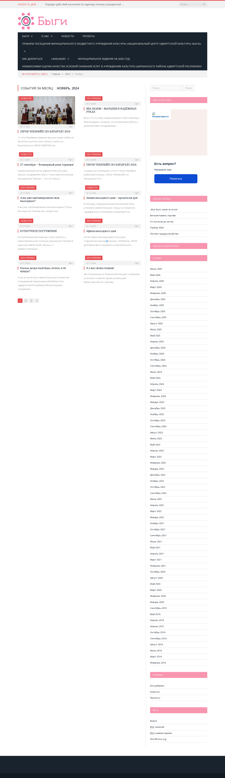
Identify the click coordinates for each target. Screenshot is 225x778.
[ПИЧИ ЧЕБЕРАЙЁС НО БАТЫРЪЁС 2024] (46, 111)
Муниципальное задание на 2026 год (104, 58)
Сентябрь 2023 (158, 426)
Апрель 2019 (157, 620)
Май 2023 (155, 444)
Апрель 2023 (157, 450)
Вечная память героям (163, 215)
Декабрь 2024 (157, 347)
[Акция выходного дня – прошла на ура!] (112, 189)
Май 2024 (155, 377)
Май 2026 (155, 275)
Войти (153, 721)
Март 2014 (156, 656)
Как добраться (32, 58)
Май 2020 (155, 583)
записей (157, 726)
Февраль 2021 (158, 565)
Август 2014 (156, 644)
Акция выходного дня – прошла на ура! (112, 197)
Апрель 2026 (157, 281)
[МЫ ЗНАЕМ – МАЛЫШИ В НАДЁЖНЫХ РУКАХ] (112, 100)
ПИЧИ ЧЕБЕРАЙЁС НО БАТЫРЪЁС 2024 (45, 131)
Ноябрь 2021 (157, 523)
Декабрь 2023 (157, 408)
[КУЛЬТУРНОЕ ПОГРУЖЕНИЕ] (46, 222)
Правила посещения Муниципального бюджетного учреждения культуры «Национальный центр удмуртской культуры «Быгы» (111, 43)
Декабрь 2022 (157, 474)
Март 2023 (156, 456)
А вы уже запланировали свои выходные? (39, 199)
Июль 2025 (156, 329)
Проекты (89, 36)
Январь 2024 (157, 402)
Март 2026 (156, 287)
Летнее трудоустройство (164, 233)
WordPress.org (158, 739)
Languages (58, 58)
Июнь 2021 (156, 541)
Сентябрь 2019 (158, 608)
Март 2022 (156, 511)
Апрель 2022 (157, 505)
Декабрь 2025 (157, 299)
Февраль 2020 (158, 596)
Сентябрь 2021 (158, 535)
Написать (176, 178)
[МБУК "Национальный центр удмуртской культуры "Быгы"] (42, 20)
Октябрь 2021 (157, 529)
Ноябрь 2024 (157, 353)
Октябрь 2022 (157, 486)
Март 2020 (156, 590)
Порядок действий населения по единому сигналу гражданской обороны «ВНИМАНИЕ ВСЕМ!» (85, 4)
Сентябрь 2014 (158, 638)
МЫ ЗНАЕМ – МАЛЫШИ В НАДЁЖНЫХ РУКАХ (111, 110)
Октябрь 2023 (157, 420)
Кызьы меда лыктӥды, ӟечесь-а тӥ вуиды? (43, 269)
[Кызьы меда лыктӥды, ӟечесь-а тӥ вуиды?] (46, 259)
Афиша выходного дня (101, 231)
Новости (67, 36)
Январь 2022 (157, 517)
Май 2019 (155, 614)
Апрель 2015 (157, 626)
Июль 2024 (156, 371)
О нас (45, 36)
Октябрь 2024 (157, 359)
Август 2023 (156, 432)
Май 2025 (155, 335)
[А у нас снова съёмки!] (112, 259)
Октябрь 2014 (157, 632)
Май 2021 (155, 547)
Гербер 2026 (157, 227)
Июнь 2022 (156, 499)
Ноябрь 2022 (157, 480)
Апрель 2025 (157, 341)
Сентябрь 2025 (158, 317)
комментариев (161, 733)
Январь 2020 (157, 602)
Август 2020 (156, 577)
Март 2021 (156, 559)
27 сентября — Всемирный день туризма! (47, 164)
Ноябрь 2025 (157, 305)
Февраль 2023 (158, 462)
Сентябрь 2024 (158, 365)
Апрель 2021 (157, 553)
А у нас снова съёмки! (100, 268)
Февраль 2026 (158, 293)
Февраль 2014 (158, 662)
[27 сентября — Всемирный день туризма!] (46, 156)
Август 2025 (156, 323)
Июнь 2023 (156, 438)
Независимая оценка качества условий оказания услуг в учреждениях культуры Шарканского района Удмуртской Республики (111, 66)
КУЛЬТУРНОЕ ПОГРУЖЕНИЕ (38, 231)
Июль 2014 (156, 650)
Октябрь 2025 (157, 311)
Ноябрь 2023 (157, 414)
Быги (25, 36)
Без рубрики (94, 98)
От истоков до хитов (161, 221)
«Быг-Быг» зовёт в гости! (163, 209)
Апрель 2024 (157, 384)
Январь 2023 (157, 468)
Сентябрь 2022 (158, 493)
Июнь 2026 (156, 268)
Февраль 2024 (158, 396)
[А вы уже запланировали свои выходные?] (46, 189)
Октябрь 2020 (157, 571)
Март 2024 (156, 390)
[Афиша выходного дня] (112, 222)
